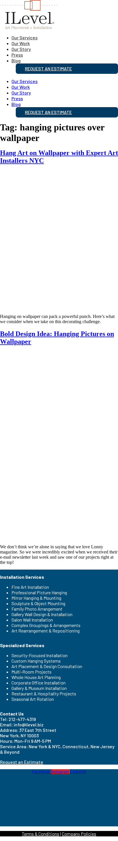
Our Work (20, 43)
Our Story (21, 49)
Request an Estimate (48, 68)
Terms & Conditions (40, 833)
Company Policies (79, 833)
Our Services (24, 37)
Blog (16, 60)
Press (17, 54)
